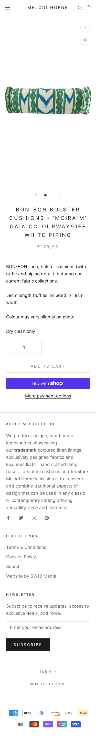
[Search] (80, 7)
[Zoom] (85, 27)
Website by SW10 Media (31, 576)
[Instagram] (34, 517)
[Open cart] (89, 7)
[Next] (60, 194)
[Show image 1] (45, 195)
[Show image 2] (51, 195)
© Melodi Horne (48, 684)
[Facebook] (8, 517)
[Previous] (36, 194)
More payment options (48, 395)
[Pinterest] (47, 517)
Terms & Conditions (26, 547)
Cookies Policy (21, 556)
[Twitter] (21, 517)
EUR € (46, 672)
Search (13, 566)
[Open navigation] (7, 7)
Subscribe (28, 644)
